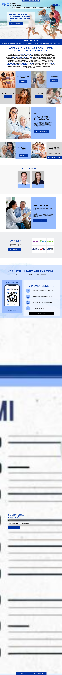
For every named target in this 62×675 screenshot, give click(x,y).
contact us (11, 63)
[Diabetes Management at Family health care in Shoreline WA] (38, 79)
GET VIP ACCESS (41, 313)
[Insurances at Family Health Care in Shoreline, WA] (43, 245)
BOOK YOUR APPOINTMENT (42, 131)
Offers (48, 7)
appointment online (27, 63)
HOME (13, 7)
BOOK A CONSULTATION (40, 220)
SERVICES (18, 7)
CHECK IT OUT (23, 155)
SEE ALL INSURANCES (14, 249)
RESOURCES (27, 7)
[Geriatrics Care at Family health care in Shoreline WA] (54, 96)
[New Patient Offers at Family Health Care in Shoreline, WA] (8, 150)
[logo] (11, 4)
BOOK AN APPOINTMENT (16, 23)
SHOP (55, 4)
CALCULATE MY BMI (14, 527)
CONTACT (41, 7)
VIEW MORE (23, 81)
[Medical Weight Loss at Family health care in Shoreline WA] (8, 79)
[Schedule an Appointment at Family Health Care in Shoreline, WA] (38, 150)
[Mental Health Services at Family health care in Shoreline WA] (23, 96)
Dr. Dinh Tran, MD (26, 54)
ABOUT (34, 7)
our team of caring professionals (22, 57)
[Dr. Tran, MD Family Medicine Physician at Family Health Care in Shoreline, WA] (24, 177)
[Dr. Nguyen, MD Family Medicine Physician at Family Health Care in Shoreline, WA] (38, 177)
